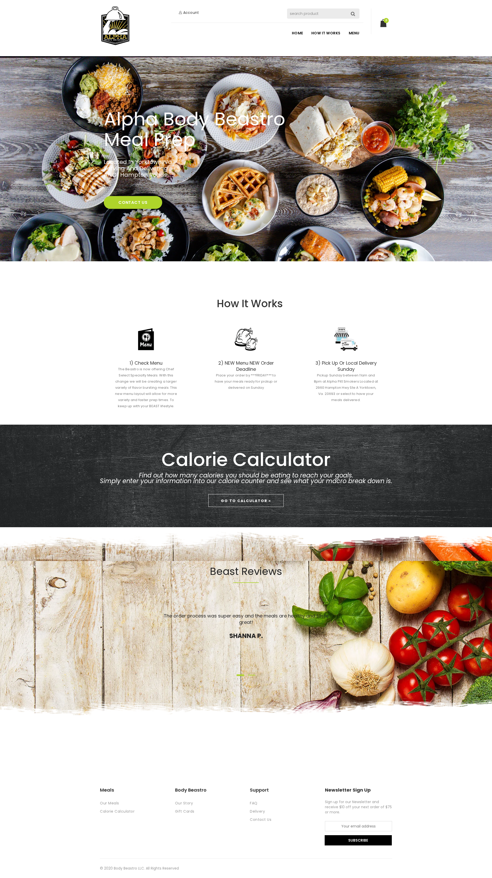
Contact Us (260, 819)
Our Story (184, 803)
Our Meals (109, 803)
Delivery (257, 811)
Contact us (133, 202)
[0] (383, 25)
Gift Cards (184, 811)
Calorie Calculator (117, 811)
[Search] (354, 13)
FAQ (254, 803)
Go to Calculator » (246, 500)
